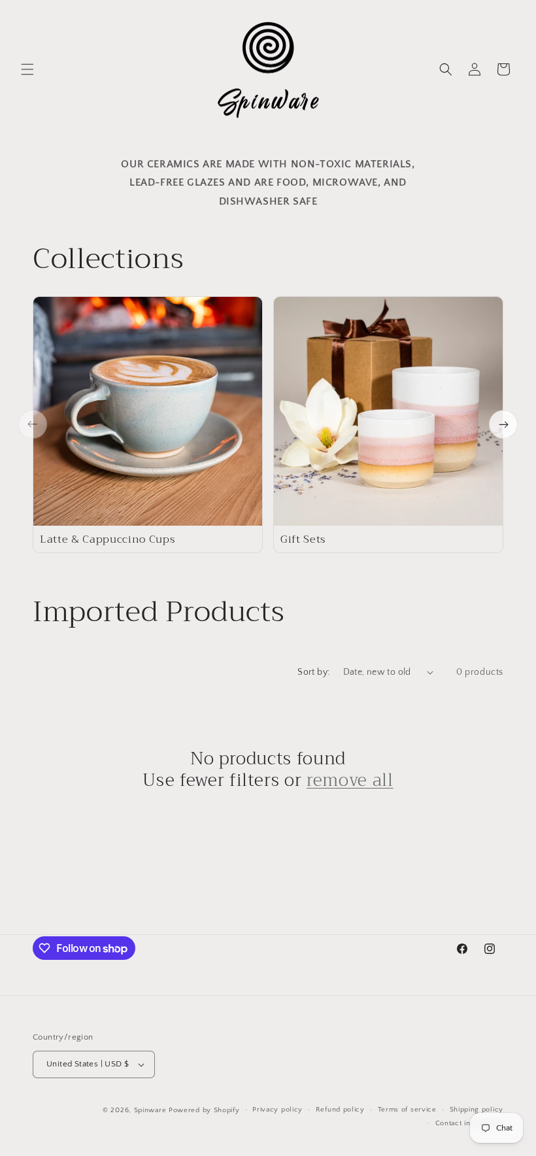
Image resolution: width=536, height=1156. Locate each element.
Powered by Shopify (204, 1110)
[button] (27, 69)
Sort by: (313, 672)
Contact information (469, 1123)
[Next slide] (503, 424)
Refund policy (340, 1110)
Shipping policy (477, 1110)
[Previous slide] (32, 424)
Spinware (150, 1110)
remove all (350, 781)
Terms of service (407, 1110)
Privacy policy (277, 1110)
